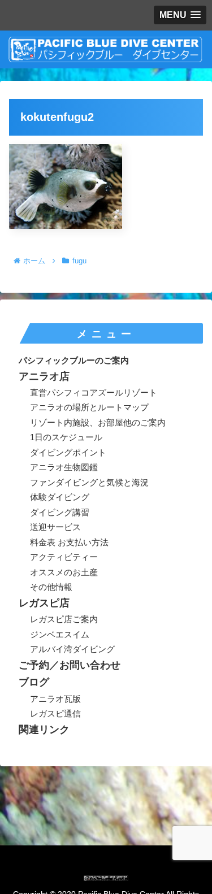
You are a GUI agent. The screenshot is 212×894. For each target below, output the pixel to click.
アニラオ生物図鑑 (64, 467)
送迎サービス (55, 527)
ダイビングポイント (68, 452)
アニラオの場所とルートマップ (89, 407)
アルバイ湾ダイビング (72, 649)
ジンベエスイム (59, 634)
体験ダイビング (59, 497)
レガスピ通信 (55, 713)
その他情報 (51, 587)
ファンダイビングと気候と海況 (89, 482)
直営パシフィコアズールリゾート (93, 392)
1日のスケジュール (66, 437)
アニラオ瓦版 (55, 699)
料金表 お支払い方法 (69, 542)
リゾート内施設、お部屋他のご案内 (98, 422)
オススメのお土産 (64, 572)
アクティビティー (64, 557)
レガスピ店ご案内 (64, 619)
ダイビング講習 (59, 512)
